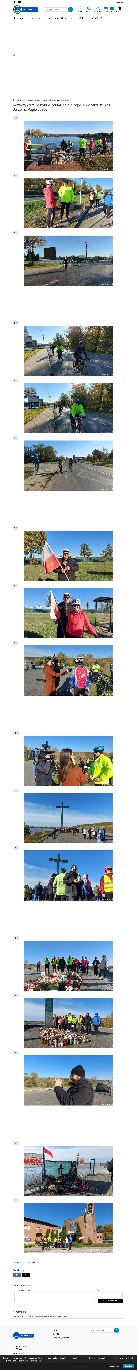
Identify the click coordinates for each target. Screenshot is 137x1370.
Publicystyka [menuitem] (37, 18)
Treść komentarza (23, 1290)
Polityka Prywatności (61, 1338)
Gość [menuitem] (103, 18)
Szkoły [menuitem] (73, 18)
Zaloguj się (118, 2)
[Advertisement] (68, 36)
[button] (121, 18)
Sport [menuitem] (64, 18)
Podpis (102, 1290)
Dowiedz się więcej (113, 1366)
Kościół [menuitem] (94, 18)
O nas (55, 1330)
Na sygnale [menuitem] (53, 18)
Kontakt (56, 1334)
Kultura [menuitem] (83, 18)
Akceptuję (128, 1366)
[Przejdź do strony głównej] (25, 9)
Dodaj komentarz (110, 1301)
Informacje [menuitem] (20, 18)
